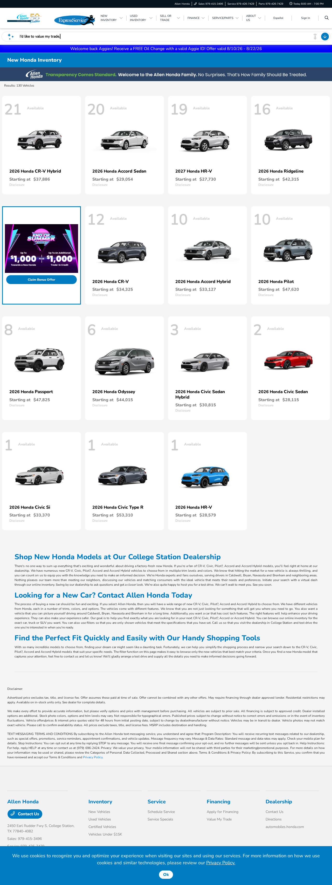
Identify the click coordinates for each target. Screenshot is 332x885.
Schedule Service (161, 811)
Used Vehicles (99, 819)
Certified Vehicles (102, 826)
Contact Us (28, 814)
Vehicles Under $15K (105, 834)
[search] (327, 18)
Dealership (279, 801)
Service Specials (160, 819)
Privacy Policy (92, 757)
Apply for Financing (222, 811)
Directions (274, 819)
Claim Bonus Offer (41, 280)
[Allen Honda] (30, 18)
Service (157, 801)
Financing (218, 801)
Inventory (100, 801)
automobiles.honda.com (285, 826)
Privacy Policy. (220, 863)
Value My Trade (219, 819)
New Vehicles (99, 811)
